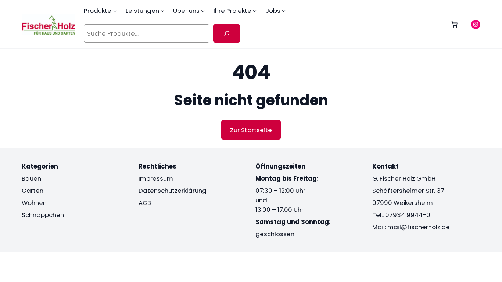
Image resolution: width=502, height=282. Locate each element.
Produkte (97, 10)
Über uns (186, 10)
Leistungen (142, 10)
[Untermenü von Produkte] (115, 10)
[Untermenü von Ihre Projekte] (255, 10)
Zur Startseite (251, 130)
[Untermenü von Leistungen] (162, 10)
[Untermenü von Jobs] (284, 10)
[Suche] (226, 33)
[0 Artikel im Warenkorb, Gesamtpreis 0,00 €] (454, 24)
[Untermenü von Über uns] (203, 10)
